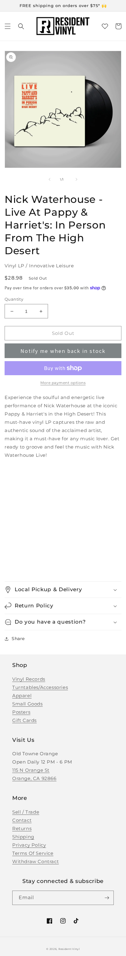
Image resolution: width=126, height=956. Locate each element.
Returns (21, 828)
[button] (7, 26)
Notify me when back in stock (63, 350)
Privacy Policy (29, 845)
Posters (21, 712)
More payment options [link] (63, 382)
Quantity (14, 299)
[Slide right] (76, 179)
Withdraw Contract (35, 861)
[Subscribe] (106, 898)
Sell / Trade (25, 812)
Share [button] (18, 638)
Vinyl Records (28, 679)
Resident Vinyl (69, 949)
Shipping (23, 837)
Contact (21, 820)
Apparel (21, 695)
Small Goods (27, 704)
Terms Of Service (33, 853)
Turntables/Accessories (40, 687)
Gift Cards (24, 720)
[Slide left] (49, 179)
